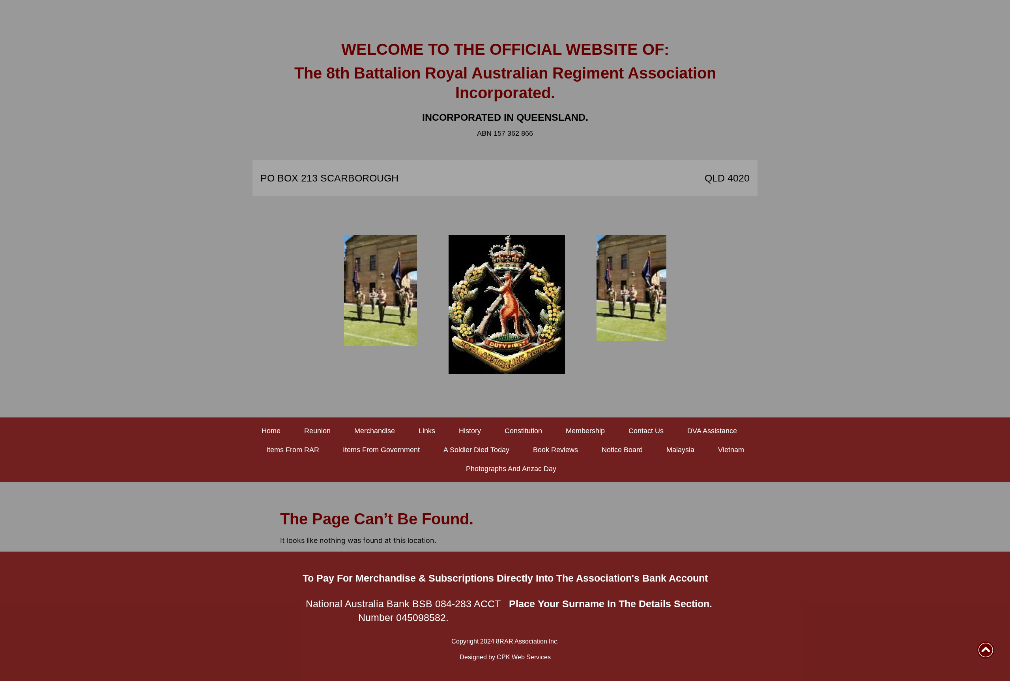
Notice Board (622, 450)
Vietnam (731, 450)
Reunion (317, 431)
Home (271, 431)
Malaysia (680, 450)
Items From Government (381, 450)
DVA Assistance (712, 431)
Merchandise (374, 431)
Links (427, 431)
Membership (585, 431)
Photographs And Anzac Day (511, 469)
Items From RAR (292, 450)
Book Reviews (555, 450)
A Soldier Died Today (476, 450)
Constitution (523, 431)
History (470, 431)
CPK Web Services (524, 657)
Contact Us (646, 431)
